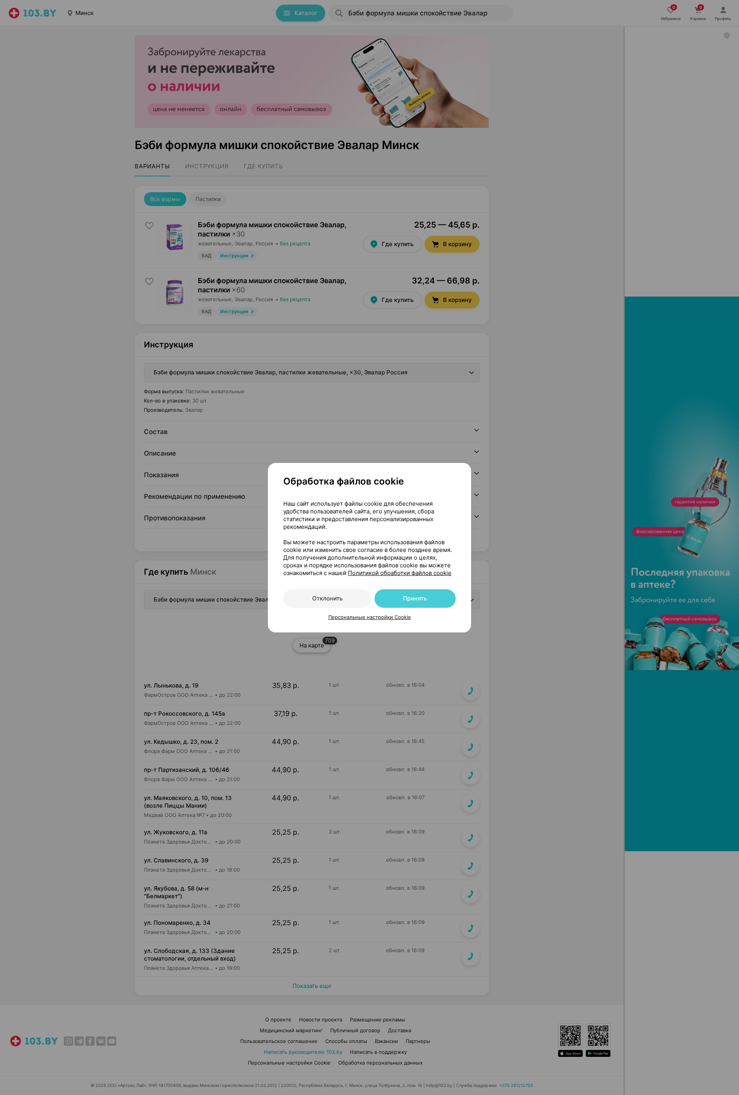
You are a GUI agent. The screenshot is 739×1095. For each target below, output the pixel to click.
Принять (415, 598)
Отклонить (327, 598)
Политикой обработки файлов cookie (399, 573)
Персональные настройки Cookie (369, 617)
